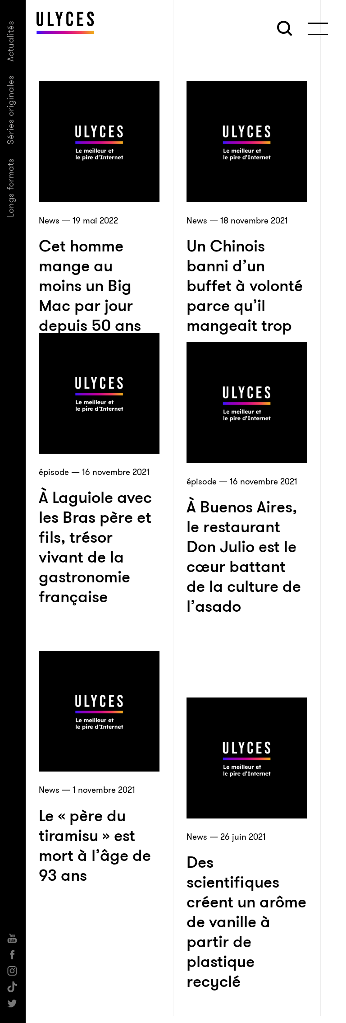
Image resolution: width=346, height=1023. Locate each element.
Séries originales (11, 109)
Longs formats (11, 187)
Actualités (11, 40)
